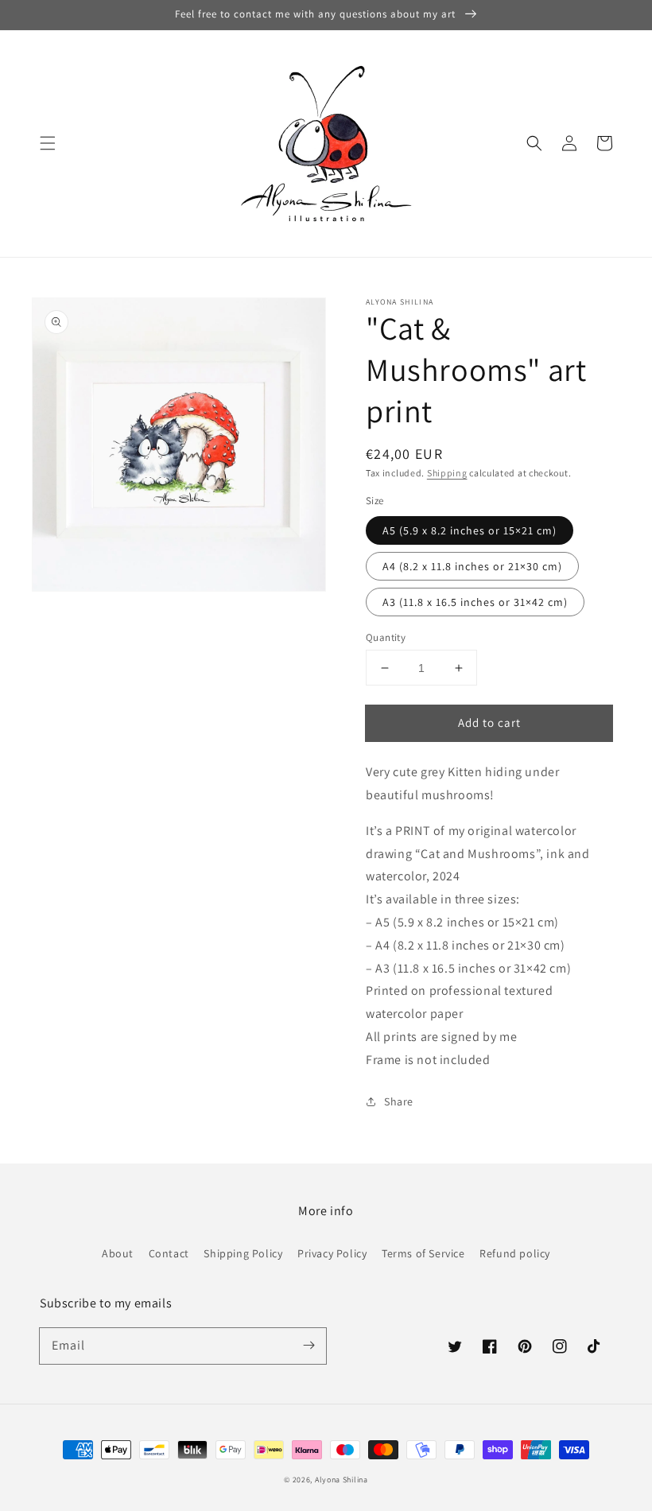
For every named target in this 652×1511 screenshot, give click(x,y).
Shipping (447, 473)
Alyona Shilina (341, 1479)
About (118, 1253)
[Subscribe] (308, 1345)
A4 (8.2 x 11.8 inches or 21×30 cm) (472, 566)
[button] (47, 143)
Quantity (386, 637)
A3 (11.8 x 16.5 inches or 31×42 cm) (475, 602)
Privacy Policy (332, 1253)
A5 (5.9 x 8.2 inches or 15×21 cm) (469, 530)
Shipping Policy (243, 1253)
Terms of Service (423, 1253)
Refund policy (514, 1253)
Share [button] (398, 1101)
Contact (169, 1253)
